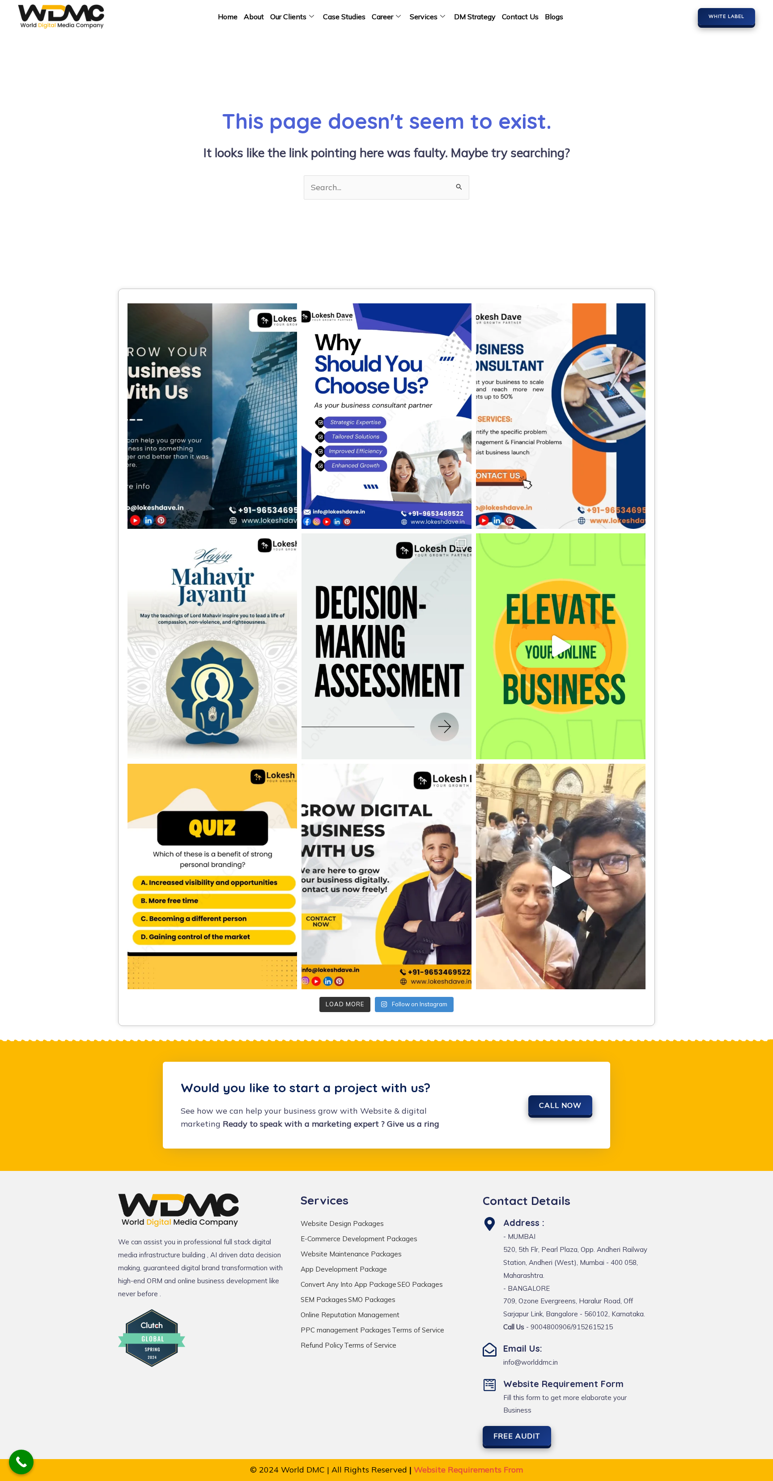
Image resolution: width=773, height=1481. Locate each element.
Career (382, 16)
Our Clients (288, 16)
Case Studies (344, 16)
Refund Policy (322, 1345)
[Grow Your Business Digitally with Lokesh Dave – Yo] (386, 877)
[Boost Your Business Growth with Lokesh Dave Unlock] (561, 646)
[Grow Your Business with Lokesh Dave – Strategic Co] (212, 416)
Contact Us (520, 16)
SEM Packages (324, 1299)
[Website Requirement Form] (490, 1385)
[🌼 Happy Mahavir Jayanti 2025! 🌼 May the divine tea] (212, 646)
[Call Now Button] (21, 1462)
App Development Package (344, 1269)
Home (228, 16)
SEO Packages (420, 1284)
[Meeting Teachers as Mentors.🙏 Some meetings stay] (561, 877)
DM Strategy (475, 16)
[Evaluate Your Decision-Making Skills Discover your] (386, 646)
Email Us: (522, 1348)
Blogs (554, 16)
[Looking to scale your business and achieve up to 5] (561, 416)
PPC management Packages (346, 1330)
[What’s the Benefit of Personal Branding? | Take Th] (212, 877)
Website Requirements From (468, 1469)
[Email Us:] (490, 1350)
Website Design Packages (342, 1223)
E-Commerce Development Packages (359, 1238)
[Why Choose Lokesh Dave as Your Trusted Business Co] (386, 416)
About (254, 16)
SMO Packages (371, 1299)
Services (423, 16)
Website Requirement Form (563, 1383)
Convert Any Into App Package (348, 1284)
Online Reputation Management (350, 1315)
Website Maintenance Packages (351, 1254)
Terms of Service (418, 1330)
